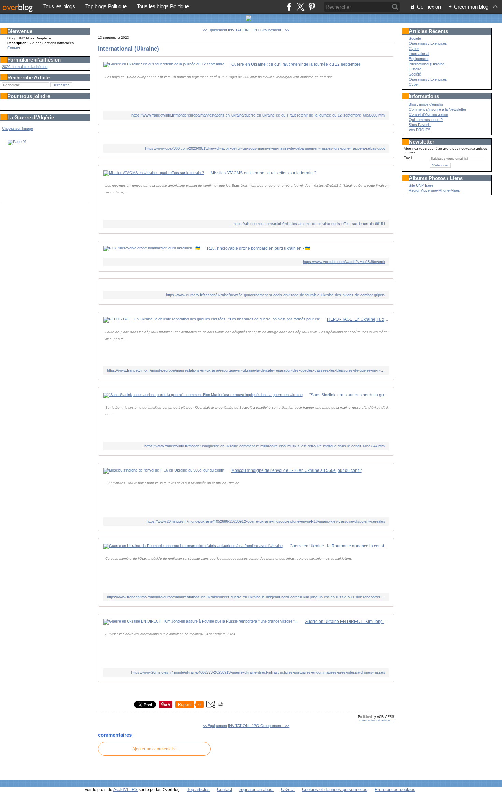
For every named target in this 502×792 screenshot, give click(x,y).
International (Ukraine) (128, 48)
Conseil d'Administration (428, 114)
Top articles (198, 789)
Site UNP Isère (421, 185)
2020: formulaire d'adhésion (24, 67)
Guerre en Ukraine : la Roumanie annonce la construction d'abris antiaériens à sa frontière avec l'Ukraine (339, 546)
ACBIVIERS (125, 789)
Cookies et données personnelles (334, 789)
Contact (13, 48)
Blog (11, 38)
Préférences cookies (395, 789)
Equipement (418, 59)
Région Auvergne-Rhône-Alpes (434, 190)
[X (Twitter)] (300, 7)
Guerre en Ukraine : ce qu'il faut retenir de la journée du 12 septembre (296, 64)
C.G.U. (288, 789)
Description (17, 43)
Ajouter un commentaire (154, 749)
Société (415, 38)
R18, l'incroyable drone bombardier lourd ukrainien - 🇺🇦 (258, 248)
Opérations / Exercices (428, 43)
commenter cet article (375, 720)
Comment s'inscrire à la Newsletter (437, 109)
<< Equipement (215, 30)
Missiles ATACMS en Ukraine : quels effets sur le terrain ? (263, 172)
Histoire (415, 69)
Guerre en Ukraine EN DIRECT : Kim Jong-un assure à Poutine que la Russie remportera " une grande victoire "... (347, 621)
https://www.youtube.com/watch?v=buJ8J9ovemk (344, 262)
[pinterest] (311, 7)
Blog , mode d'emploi (426, 104)
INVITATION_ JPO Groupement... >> (258, 30)
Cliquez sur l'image (17, 128)
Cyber (414, 48)
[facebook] (289, 7)
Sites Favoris (420, 125)
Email (408, 158)
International (419, 54)
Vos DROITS (419, 130)
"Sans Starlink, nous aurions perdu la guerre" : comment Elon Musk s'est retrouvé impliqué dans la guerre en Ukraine (349, 395)
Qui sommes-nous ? (426, 120)
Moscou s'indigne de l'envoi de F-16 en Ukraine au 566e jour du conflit (296, 470)
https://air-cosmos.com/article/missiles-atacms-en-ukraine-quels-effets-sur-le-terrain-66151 (309, 224)
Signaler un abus (256, 789)
